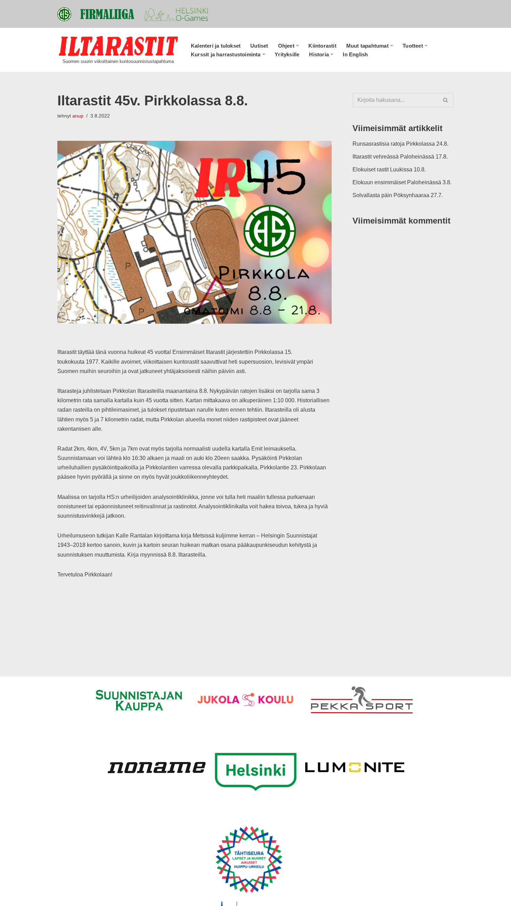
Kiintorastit (322, 46)
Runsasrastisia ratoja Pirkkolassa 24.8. (400, 144)
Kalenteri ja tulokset (216, 46)
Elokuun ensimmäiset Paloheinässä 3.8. (402, 182)
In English (355, 54)
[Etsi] (446, 100)
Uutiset (259, 46)
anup (77, 116)
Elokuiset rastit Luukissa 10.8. (389, 169)
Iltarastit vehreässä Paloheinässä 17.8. (400, 157)
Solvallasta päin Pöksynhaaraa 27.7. (397, 195)
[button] (297, 45)
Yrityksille (287, 54)
